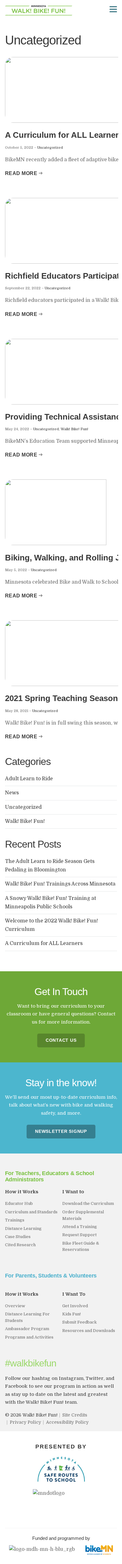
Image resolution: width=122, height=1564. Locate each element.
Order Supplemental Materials (83, 1215)
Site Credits (74, 1414)
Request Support (79, 1234)
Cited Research (20, 1244)
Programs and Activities (29, 1337)
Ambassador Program (27, 1328)
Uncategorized (50, 148)
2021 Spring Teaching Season (61, 698)
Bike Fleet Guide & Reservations (80, 1246)
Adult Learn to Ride (29, 779)
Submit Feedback (79, 1322)
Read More (21, 173)
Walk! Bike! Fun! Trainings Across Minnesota (60, 884)
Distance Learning (23, 1228)
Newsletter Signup (61, 1131)
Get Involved (75, 1305)
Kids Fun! (71, 1314)
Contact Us (61, 1040)
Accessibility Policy (67, 1422)
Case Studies (18, 1236)
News (12, 793)
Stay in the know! (61, 1082)
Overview (15, 1305)
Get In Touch (61, 991)
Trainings (14, 1220)
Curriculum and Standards (31, 1212)
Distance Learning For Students (27, 1317)
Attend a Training (79, 1226)
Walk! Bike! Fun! (74, 429)
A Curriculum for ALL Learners (44, 943)
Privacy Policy (25, 1422)
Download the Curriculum (88, 1203)
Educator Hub (19, 1203)
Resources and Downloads (88, 1330)
